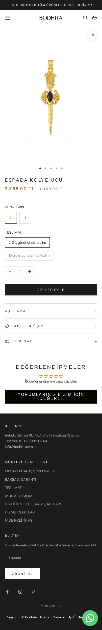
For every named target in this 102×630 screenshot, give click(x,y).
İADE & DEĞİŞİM (18, 496)
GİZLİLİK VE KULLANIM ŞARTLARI (33, 504)
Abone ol (22, 574)
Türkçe (48, 606)
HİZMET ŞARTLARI (20, 512)
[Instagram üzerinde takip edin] (20, 591)
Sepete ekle (51, 290)
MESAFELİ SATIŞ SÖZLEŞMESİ (30, 471)
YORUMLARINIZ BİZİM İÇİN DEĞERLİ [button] (51, 396)
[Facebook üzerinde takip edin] (7, 591)
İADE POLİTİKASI (19, 520)
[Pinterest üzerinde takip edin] (33, 591)
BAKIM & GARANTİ (20, 479)
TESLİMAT (13, 487)
